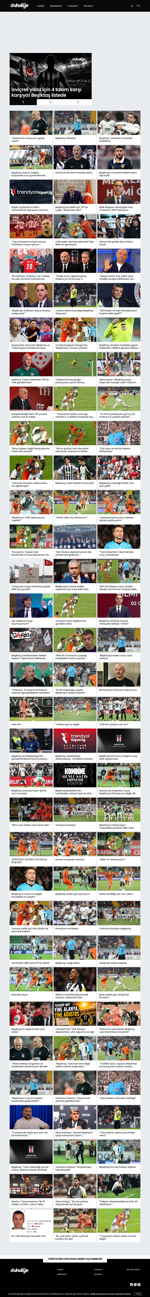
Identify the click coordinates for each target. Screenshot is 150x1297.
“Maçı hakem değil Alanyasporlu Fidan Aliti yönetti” (30, 450)
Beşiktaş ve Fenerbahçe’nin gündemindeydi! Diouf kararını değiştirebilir (29, 757)
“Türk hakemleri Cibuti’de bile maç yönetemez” (116, 553)
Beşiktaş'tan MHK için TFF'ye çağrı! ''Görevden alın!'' (71, 208)
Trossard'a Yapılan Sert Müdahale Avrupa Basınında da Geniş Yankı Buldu (30, 553)
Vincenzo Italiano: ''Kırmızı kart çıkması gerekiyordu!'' (72, 1099)
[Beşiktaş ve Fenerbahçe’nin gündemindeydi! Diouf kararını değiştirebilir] (31, 741)
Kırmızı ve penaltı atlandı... (70, 859)
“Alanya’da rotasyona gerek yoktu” (28, 139)
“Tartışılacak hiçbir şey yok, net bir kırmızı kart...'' (29, 1134)
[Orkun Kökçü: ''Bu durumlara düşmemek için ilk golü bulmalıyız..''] (75, 1186)
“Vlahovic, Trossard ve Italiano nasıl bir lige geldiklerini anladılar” (31, 691)
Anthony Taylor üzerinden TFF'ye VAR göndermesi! (30, 381)
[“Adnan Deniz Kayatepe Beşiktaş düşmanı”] (75, 295)
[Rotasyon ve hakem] (75, 913)
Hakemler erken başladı (113, 963)
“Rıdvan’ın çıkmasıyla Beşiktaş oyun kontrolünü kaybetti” (117, 1030)
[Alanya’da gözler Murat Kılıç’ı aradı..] (118, 226)
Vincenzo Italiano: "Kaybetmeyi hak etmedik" (73, 1168)
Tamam (138, 1294)
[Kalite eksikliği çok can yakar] (118, 879)
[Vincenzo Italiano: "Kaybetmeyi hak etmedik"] (75, 1152)
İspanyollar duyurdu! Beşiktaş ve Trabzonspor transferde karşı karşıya (30, 346)
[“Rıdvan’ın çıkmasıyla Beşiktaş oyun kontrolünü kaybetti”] (118, 1014)
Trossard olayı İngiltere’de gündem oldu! (70, 622)
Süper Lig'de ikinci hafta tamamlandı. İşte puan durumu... (30, 208)
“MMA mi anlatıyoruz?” (112, 859)
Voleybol (73, 6)
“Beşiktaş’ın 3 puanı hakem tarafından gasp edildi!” (27, 1099)
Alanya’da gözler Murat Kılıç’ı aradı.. (116, 243)
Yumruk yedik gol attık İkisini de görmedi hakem (29, 930)
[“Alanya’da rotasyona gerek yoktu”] (31, 123)
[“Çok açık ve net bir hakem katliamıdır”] (118, 433)
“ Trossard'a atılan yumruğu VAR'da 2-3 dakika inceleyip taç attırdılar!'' (74, 415)
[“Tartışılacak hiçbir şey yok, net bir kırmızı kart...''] (31, 1117)
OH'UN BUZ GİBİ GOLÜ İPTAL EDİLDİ (30, 963)
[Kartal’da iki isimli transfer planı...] (75, 157)
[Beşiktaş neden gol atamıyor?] (75, 879)
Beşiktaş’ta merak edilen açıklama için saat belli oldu (72, 588)
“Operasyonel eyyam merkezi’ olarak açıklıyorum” (116, 519)
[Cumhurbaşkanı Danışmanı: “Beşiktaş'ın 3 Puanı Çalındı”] (75, 330)
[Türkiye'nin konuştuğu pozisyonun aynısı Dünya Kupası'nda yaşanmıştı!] (75, 364)
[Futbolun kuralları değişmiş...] (118, 913)
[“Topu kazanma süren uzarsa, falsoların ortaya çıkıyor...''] (31, 226)
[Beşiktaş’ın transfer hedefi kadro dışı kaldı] (118, 157)
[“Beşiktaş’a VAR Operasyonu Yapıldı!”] (31, 502)
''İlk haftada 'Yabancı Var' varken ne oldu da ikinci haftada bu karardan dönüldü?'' (30, 277)
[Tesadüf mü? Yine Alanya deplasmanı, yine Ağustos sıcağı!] (75, 1014)
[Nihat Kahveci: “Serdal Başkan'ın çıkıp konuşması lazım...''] (75, 1117)
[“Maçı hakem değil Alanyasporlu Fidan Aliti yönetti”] (31, 433)
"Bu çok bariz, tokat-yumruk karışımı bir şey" (71, 1237)
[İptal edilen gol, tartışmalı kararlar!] (118, 979)
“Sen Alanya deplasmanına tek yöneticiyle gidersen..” (73, 553)
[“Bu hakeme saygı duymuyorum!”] (31, 605)
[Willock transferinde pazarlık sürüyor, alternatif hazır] (75, 979)
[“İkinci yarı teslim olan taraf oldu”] (31, 810)
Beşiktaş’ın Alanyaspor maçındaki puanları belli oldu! (116, 826)
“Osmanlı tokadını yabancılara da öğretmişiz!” (29, 484)
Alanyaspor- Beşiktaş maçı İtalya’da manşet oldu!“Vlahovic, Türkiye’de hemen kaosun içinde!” (118, 381)
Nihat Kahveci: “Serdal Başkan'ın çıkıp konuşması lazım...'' (74, 1134)
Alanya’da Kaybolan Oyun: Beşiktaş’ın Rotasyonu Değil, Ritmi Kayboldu (118, 792)
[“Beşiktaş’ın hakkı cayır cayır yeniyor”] (118, 640)
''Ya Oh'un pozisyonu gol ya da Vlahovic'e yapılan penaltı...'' (117, 415)
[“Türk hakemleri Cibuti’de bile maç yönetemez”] (118, 537)
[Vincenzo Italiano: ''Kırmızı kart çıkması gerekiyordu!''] (75, 1083)
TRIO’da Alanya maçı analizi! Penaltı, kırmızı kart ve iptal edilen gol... (118, 588)
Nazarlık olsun (19, 994)
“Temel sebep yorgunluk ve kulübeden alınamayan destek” (29, 1065)
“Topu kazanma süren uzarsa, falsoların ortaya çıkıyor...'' (28, 243)
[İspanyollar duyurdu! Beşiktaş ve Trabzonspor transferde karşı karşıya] (31, 330)
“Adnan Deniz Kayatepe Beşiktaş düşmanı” (74, 312)
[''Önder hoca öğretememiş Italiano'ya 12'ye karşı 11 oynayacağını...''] (75, 261)
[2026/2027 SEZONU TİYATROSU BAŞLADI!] (31, 844)
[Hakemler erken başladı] (118, 948)
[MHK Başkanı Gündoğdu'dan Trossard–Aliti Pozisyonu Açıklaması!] (118, 192)
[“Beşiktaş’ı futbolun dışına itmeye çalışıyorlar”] (31, 295)
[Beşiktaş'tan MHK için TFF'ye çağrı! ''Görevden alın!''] (75, 192)
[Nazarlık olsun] (31, 979)
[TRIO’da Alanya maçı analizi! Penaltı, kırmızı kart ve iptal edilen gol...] (118, 571)
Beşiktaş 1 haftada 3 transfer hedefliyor (116, 139)
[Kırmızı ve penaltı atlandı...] (75, 844)
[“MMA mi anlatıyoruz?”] (118, 844)
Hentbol (88, 6)
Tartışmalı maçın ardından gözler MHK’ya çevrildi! (31, 588)
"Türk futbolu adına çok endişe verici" (117, 1134)
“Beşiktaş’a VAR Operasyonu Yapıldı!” (28, 519)
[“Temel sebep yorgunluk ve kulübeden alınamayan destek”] (31, 1048)
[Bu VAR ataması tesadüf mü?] (31, 1221)
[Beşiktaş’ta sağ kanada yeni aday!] (31, 1014)
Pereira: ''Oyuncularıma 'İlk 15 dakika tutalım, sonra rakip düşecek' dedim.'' (28, 1203)
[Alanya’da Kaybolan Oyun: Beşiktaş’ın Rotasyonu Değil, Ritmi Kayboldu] (118, 775)
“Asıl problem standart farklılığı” (117, 1098)
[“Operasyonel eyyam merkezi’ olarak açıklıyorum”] (118, 502)
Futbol (40, 6)
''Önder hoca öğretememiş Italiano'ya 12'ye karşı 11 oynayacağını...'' (70, 277)
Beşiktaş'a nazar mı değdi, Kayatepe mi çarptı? (26, 895)
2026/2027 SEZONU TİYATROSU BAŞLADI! (29, 861)
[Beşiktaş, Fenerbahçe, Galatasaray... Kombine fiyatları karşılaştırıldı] (75, 741)
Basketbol (56, 6)
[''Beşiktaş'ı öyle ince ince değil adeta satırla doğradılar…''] (75, 1048)
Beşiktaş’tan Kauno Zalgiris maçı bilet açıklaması (118, 757)
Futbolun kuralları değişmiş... (115, 928)
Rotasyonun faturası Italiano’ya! (118, 690)
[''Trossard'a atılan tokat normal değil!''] (118, 1221)
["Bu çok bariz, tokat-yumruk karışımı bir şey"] (75, 1221)
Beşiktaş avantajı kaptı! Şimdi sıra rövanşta (28, 792)
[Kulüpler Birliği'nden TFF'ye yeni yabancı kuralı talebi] (31, 399)
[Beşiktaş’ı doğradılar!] (75, 948)
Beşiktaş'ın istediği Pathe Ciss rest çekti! (116, 484)
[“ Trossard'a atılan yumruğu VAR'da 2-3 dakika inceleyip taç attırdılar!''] (75, 399)
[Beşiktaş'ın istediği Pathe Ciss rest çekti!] (118, 468)
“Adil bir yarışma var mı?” (114, 724)
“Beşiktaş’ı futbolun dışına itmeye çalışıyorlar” (30, 312)
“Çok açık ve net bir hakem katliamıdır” (114, 450)
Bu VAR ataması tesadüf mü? (28, 1236)
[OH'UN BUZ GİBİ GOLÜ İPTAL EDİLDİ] (31, 948)
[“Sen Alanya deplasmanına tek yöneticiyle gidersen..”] (75, 537)
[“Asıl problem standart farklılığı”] (118, 1083)
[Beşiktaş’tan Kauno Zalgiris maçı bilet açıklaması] (118, 741)
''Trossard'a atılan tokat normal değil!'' (117, 1237)
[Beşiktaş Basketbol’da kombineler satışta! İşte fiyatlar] (75, 775)
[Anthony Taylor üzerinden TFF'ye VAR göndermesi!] (31, 364)
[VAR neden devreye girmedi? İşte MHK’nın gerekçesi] (75, 226)
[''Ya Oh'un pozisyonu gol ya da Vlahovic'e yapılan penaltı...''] (118, 399)
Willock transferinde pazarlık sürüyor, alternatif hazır (71, 996)
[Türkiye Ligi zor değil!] (75, 709)
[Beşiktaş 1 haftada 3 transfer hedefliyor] (118, 123)
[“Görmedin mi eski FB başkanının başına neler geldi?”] (118, 295)
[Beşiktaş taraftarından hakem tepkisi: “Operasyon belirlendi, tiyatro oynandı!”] (31, 640)
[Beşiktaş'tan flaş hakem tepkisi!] (118, 1152)
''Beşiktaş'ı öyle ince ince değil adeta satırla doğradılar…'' (72, 1065)
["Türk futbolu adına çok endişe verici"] (118, 1117)
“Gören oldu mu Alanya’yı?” (71, 517)
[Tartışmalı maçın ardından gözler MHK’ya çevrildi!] (31, 571)
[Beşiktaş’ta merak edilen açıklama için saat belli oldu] (75, 571)
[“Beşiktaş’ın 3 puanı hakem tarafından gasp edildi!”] (31, 1083)
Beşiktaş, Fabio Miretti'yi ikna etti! (74, 483)
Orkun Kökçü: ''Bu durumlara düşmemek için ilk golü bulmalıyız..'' (71, 1203)
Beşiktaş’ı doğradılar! (67, 963)
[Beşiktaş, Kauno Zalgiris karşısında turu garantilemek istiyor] (31, 157)
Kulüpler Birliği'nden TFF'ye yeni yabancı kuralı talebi (29, 415)
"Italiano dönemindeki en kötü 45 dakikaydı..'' (118, 1203)
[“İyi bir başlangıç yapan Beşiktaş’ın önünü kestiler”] (75, 675)
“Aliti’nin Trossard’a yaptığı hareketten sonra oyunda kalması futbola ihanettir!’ (71, 657)
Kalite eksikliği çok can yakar (116, 894)
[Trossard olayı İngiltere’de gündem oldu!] (75, 605)
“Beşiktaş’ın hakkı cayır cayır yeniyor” (115, 657)
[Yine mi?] (31, 709)
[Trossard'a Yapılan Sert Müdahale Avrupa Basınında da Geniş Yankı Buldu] (31, 537)
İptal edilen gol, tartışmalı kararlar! (114, 996)
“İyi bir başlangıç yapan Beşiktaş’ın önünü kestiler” (70, 691)
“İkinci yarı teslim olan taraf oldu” (30, 825)
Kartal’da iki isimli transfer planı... (74, 172)
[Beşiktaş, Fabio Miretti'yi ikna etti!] (75, 468)
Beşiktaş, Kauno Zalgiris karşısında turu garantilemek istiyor (28, 174)
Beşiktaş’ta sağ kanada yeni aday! (28, 1030)
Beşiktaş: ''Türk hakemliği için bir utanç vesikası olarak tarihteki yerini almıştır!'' (30, 1168)
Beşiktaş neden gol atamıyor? (72, 894)
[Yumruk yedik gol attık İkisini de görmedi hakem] (31, 913)
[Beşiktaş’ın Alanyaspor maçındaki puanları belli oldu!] (118, 810)
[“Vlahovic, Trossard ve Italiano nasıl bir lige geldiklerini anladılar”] (31, 675)
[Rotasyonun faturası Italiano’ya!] (118, 675)
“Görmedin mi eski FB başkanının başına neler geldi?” (118, 312)
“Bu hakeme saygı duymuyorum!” (22, 622)
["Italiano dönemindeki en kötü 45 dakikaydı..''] (118, 1186)
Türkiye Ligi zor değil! (67, 724)
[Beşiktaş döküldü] (75, 123)
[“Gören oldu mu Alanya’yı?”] (75, 502)
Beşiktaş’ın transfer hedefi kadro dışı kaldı (118, 174)
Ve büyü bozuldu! (65, 825)
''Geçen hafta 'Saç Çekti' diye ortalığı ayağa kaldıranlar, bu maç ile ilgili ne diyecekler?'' (116, 277)
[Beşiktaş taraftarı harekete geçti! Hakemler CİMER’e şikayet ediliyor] (118, 330)
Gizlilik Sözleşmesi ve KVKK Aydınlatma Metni (110, 1294)
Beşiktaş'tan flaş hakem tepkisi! (117, 1167)
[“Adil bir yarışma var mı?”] (118, 709)
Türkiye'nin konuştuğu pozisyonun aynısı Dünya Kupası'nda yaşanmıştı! (69, 381)
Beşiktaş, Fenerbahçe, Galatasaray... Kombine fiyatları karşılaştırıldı (73, 757)
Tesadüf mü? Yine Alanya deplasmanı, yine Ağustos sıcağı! (74, 1030)
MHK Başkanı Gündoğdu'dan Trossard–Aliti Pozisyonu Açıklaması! (116, 208)
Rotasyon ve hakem (67, 928)
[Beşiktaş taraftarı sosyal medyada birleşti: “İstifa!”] (118, 605)
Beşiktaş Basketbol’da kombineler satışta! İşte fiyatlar (73, 792)
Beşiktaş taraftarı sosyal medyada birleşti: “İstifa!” (114, 622)
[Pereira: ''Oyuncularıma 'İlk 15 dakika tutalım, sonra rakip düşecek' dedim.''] (31, 1186)
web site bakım (133, 1269)
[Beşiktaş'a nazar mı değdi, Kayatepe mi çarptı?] (31, 879)
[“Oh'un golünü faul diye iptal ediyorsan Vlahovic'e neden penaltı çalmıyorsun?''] (75, 433)
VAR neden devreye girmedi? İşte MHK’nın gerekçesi (74, 243)
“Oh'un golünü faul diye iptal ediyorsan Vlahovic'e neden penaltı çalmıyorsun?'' (71, 450)
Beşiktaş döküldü (65, 138)
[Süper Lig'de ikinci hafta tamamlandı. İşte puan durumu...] (31, 192)
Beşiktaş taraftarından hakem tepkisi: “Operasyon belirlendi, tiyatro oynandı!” (29, 657)
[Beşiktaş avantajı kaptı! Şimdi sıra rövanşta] (31, 775)
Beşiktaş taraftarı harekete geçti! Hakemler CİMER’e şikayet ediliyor (118, 346)
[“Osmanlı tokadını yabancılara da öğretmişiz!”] (31, 468)
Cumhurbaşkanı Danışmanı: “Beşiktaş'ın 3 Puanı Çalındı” (71, 346)
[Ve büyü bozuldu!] (75, 810)
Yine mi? (16, 724)
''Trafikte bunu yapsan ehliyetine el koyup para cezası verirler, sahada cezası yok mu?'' (118, 1065)
